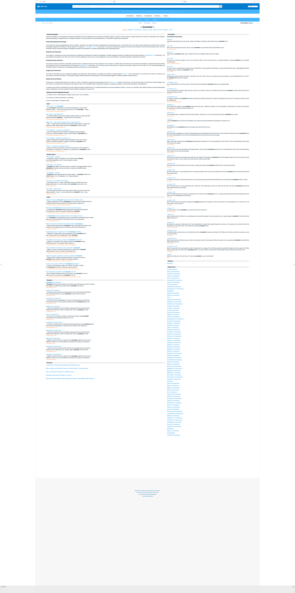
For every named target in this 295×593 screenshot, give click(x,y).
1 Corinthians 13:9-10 (91, 47)
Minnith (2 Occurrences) (173, 355)
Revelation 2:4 (171, 125)
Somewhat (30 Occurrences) (174, 280)
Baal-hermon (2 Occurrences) (175, 377)
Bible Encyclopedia (71, 378)
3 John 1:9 (170, 119)
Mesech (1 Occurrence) (173, 351)
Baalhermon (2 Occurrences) (174, 368)
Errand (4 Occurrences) (173, 325)
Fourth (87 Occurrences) (173, 435)
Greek (150, 29)
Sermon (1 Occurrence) (173, 405)
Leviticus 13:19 (171, 163)
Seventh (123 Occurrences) (174, 398)
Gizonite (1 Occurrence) (173, 306)
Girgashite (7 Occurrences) (174, 301)
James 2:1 (125, 74)
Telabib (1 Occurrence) (173, 314)
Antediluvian (170, 428)
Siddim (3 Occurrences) (173, 400)
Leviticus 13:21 (171, 170)
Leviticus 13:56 (171, 200)
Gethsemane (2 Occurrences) (175, 304)
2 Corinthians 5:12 (172, 88)
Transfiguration (171, 433)
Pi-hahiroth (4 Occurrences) (174, 360)
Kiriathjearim (170, 291)
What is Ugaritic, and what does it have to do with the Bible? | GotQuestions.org (67, 368)
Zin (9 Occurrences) (172, 284)
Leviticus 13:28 (171, 192)
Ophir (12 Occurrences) (173, 271)
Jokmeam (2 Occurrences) (174, 299)
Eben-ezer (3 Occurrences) (174, 336)
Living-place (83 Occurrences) (175, 413)
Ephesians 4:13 (113, 82)
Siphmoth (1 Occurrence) (173, 396)
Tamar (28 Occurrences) (173, 312)
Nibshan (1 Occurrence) (173, 295)
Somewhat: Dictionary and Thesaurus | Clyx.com (59, 375)
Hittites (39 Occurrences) (174, 394)
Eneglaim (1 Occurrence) (173, 323)
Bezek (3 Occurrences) (173, 364)
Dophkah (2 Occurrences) (174, 342)
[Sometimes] (2, 268)
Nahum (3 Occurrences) (173, 415)
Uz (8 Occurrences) (172, 269)
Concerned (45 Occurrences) (174, 411)
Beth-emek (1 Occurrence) (174, 375)
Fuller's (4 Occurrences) (173, 276)
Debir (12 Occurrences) (173, 409)
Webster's (130, 29)
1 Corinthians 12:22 (172, 82)
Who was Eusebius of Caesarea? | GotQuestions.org (60, 372)
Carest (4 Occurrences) (173, 383)
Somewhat (170, 263)
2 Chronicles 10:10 (172, 246)
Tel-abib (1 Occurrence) (173, 308)
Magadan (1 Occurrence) (173, 349)
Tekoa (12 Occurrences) (173, 407)
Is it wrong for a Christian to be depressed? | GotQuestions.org (63, 365)
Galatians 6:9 (84, 65)
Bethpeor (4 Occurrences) (174, 370)
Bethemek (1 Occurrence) (174, 372)
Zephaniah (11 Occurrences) (174, 418)
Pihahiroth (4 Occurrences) (174, 357)
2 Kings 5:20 (170, 222)
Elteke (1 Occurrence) (173, 327)
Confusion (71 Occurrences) (174, 420)
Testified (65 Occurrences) (174, 422)
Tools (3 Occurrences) (173, 310)
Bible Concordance (51, 378)
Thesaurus (145, 29)
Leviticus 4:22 (171, 139)
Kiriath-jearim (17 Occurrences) (175, 289)
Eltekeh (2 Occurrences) (173, 329)
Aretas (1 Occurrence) (173, 385)
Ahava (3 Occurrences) (173, 390)
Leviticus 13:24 (171, 178)
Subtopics (165, 29)
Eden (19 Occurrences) (173, 278)
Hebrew (155, 29)
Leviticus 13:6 (171, 155)
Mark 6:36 (169, 39)
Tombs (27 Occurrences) (173, 317)
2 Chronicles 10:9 (171, 238)
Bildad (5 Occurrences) (173, 362)
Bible (43, 23)
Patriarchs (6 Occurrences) (174, 426)
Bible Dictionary (61, 378)
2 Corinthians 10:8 (172, 96)
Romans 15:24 (171, 74)
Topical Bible (81, 378)
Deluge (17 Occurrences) (173, 340)
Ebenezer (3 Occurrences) (174, 334)
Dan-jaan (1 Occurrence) (173, 338)
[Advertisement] (147, 466)
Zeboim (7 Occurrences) (173, 282)
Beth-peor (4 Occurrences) (174, 366)
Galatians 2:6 (170, 104)
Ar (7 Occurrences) (172, 392)
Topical (46, 23)
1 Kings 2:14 (170, 208)
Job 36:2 (169, 254)
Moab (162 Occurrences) (173, 347)
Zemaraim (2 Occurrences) (174, 286)
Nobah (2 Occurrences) (173, 293)
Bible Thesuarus (90, 378)
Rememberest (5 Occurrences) (175, 319)
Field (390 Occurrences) (173, 273)
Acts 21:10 (170, 52)
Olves (168, 297)
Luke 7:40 (169, 46)
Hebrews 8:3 (170, 112)
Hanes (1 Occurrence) (173, 431)
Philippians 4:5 (150, 55)
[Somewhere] (293, 268)
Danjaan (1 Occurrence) (173, 344)
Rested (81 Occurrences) (173, 321)
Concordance (137, 29)
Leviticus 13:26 (171, 184)
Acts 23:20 (170, 58)
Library (160, 29)
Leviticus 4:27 (171, 147)
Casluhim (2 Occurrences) (174, 379)
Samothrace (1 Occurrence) (174, 403)
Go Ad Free (3, 586)
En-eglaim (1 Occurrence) (174, 332)
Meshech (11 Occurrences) (174, 353)
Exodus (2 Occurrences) (173, 424)
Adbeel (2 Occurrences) (173, 387)
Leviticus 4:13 (171, 131)
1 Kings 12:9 (170, 214)
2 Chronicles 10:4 (171, 230)
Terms (170, 29)
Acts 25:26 (170, 66)
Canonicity (170, 381)
